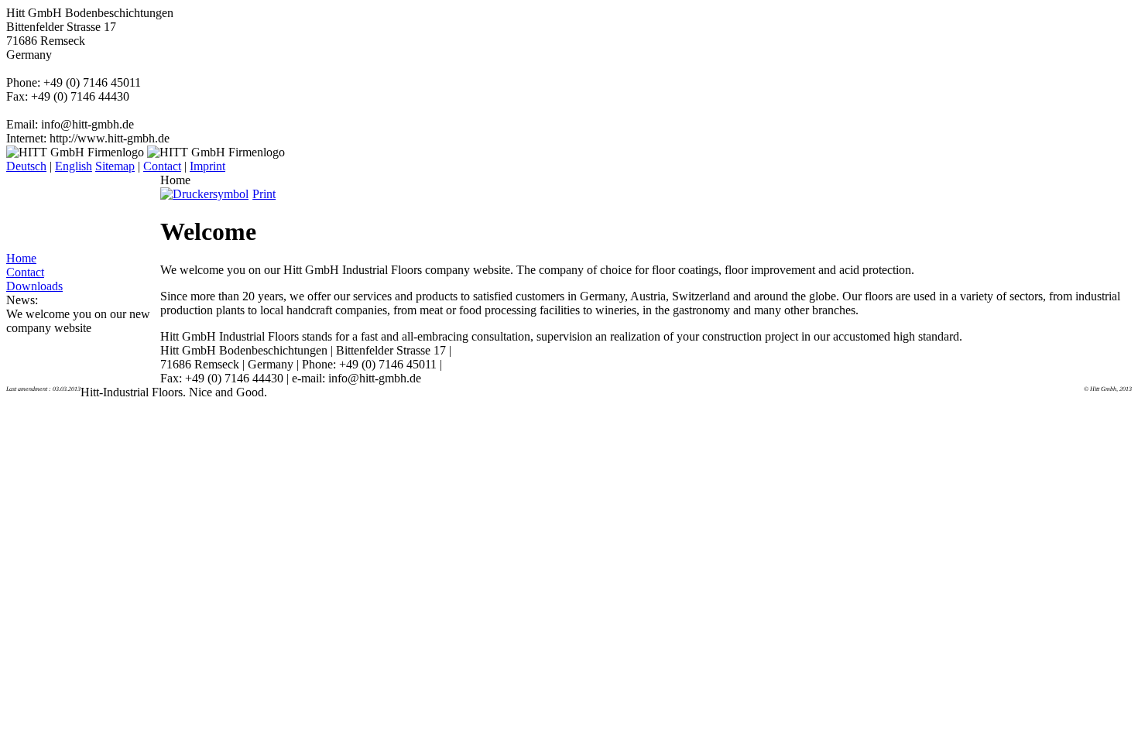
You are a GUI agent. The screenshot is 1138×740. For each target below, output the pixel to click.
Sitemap (115, 166)
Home (21, 258)
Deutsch (26, 166)
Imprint (207, 166)
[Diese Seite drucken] (206, 193)
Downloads (34, 286)
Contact (162, 166)
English (73, 166)
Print (264, 193)
